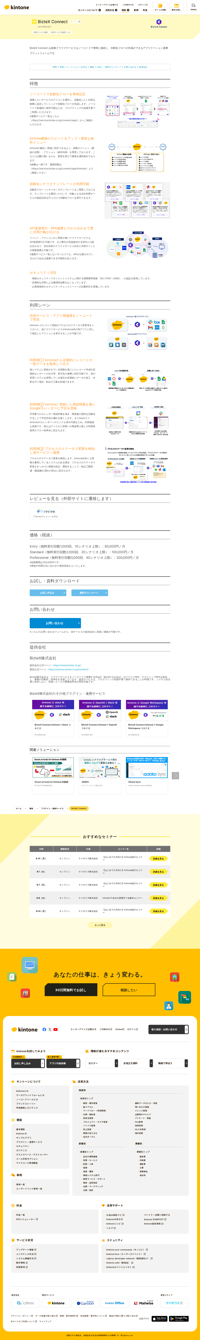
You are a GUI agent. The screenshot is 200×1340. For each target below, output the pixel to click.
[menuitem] (89, 10)
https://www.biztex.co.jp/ (67, 665)
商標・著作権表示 (68, 1316)
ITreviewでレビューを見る (46, 516)
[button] (175, 775)
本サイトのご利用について (23, 1321)
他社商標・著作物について (92, 1316)
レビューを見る (80, 67)
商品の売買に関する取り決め (122, 1316)
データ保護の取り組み (45, 1316)
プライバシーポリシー (21, 1316)
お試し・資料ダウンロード (109, 67)
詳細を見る (158, 858)
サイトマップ (45, 1321)
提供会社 (143, 67)
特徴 (55, 67)
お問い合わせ (130, 67)
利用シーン (65, 67)
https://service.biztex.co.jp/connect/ (68, 669)
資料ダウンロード (89, 592)
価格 (92, 67)
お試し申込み (47, 592)
